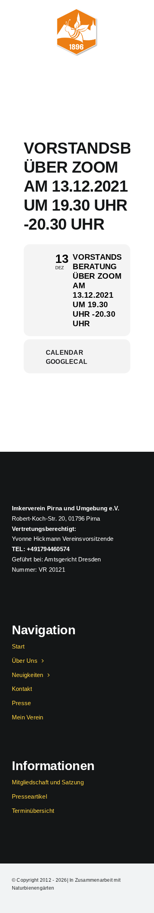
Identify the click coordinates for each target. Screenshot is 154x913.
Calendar (64, 352)
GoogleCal (66, 361)
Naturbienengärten (33, 888)
